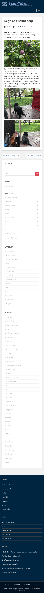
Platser (7, 222)
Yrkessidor (26, 584)
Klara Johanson (7, 538)
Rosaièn (7, 430)
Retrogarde (8, 296)
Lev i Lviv (8, 283)
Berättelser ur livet (28, 27)
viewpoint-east (9, 450)
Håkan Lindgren (10, 361)
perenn (7, 287)
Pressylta (8, 418)
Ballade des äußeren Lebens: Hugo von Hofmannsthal (19, 552)
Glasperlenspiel (6, 530)
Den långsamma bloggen (13, 333)
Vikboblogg (8, 454)
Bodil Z (16, 27)
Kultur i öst (8, 394)
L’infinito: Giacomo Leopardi (11, 556)
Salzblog (7, 434)
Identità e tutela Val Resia (13, 365)
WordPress (22, 591)
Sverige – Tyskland (11, 238)
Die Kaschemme (10, 337)
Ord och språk (9, 218)
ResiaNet (8, 426)
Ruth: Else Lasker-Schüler (10, 564)
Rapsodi (7, 422)
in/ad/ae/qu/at (9, 271)
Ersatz (7, 263)
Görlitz (4, 493)
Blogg (7, 584)
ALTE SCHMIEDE (10, 251)
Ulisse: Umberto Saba (9, 572)
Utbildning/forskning (11, 234)
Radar (7, 292)
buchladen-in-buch (11, 255)
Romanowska (9, 300)
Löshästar (8, 226)
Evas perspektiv (10, 345)
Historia (7, 230)
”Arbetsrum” (16, 584)
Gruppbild (5, 497)
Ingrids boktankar (10, 381)
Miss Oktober (6, 509)
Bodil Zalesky (8, 589)
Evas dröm (8, 341)
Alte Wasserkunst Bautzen (10, 485)
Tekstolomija (9, 442)
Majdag (4, 501)
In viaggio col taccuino (12, 377)
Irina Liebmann (6, 534)
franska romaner (10, 267)
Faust (3, 526)
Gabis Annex (9, 357)
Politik (7, 214)
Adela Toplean (9, 321)
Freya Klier (8, 353)
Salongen (8, 304)
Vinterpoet (8, 458)
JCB (6, 385)
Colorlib (31, 589)
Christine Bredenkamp (12, 259)
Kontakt (36, 584)
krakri (6, 389)
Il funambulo (9, 373)
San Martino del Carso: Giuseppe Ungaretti (16, 568)
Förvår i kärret (6, 489)
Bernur (7, 329)
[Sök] (37, 174)
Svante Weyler (9, 438)
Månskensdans (10, 402)
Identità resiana (10, 369)
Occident (8, 414)
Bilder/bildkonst (10, 206)
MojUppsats (9, 410)
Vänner (4, 505)
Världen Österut (10, 446)
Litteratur (8, 202)
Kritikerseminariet (10, 279)
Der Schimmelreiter (8, 522)
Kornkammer (9, 275)
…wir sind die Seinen (11, 317)
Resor (7, 210)
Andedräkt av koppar (11, 325)
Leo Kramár (9, 398)
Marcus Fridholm (10, 406)
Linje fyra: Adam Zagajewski (11, 560)
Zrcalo (7, 462)
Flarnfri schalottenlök (12, 349)
